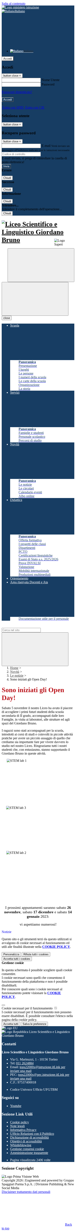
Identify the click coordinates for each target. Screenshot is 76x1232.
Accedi (7, 58)
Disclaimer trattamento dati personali (26, 1192)
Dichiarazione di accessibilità (29, 1137)
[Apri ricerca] (41, 265)
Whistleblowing (20, 1145)
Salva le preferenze (34, 1024)
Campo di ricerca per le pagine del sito (27, 626)
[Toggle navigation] (35, 299)
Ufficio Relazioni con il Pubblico (32, 1133)
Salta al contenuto (13, 3)
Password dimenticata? (17, 92)
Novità (14, 672)
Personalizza (11, 954)
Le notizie (16, 675)
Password (48, 84)
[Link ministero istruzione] (20, 7)
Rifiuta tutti (36, 954)
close (6, 318)
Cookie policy (19, 1122)
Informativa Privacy (23, 1130)
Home (14, 668)
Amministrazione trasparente (29, 1153)
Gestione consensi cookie (27, 1149)
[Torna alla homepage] (38, 232)
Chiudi (7, 178)
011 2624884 (25, 1063)
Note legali (17, 1126)
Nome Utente (51, 80)
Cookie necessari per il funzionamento (27, 1008)
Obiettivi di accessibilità (26, 1141)
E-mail (46, 145)
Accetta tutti (16, 958)
